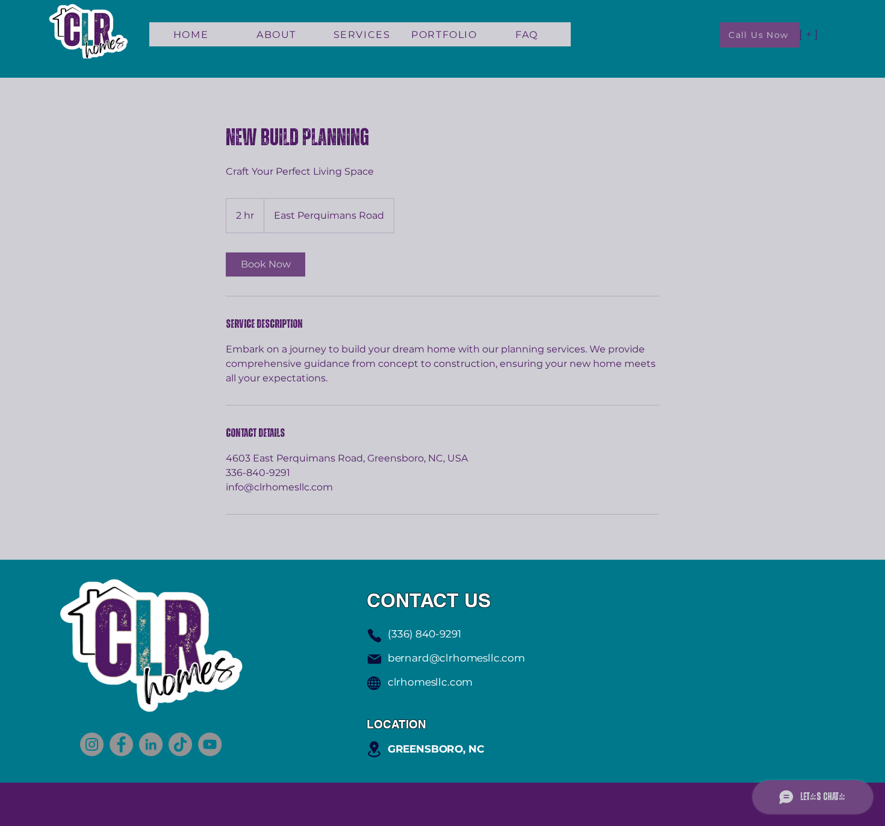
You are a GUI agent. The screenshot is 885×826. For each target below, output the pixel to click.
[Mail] (374, 659)
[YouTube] (210, 744)
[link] (265, 264)
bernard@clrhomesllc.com (456, 658)
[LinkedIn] (151, 744)
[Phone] (374, 635)
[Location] (374, 749)
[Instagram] (92, 744)
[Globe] (374, 683)
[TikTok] (180, 744)
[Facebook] (121, 744)
